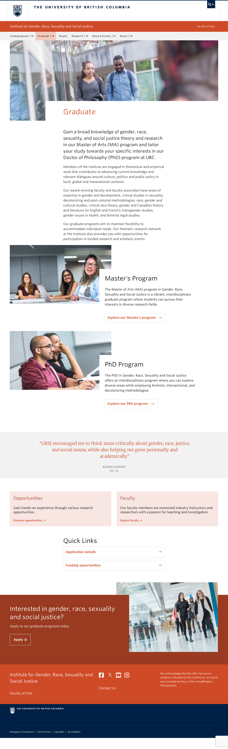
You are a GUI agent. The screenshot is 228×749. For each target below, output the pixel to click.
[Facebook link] (103, 676)
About (123, 36)
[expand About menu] (131, 36)
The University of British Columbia (17, 11)
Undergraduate (19, 36)
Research (77, 36)
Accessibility (74, 732)
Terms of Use (43, 732)
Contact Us (107, 688)
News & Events (101, 36)
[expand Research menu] (87, 36)
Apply (19, 639)
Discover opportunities (27, 520)
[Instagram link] (128, 676)
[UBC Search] (211, 4)
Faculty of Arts (206, 26)
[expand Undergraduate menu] (32, 36)
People (63, 36)
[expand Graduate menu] (53, 36)
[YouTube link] (120, 676)
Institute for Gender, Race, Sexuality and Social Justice (51, 26)
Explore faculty (129, 520)
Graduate (43, 36)
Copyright (59, 732)
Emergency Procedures (21, 732)
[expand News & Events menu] (115, 36)
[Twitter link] (111, 676)
